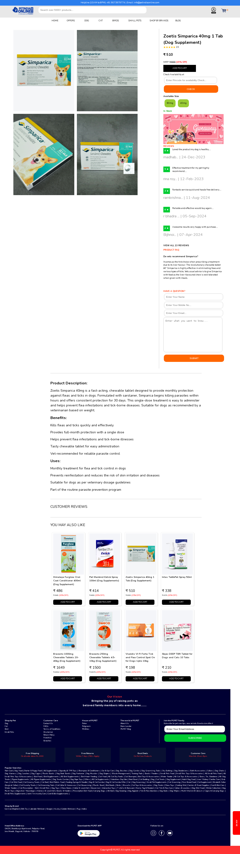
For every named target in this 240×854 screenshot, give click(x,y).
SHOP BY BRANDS (159, 20)
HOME (55, 20)
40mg (183, 103)
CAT (101, 20)
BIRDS (115, 20)
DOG (86, 20)
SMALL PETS (134, 20)
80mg (170, 103)
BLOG (178, 20)
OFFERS (71, 20)
